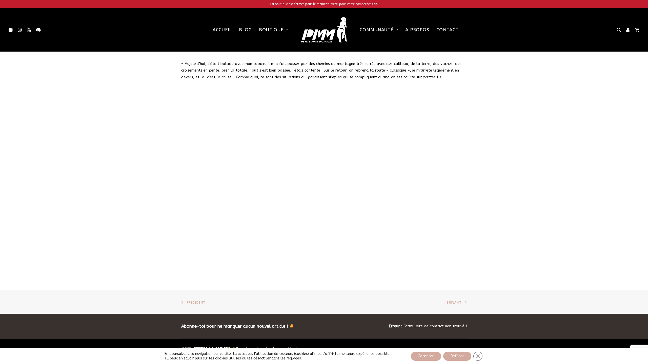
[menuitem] (11, 30)
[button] (11, 30)
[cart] (636, 30)
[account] (628, 30)
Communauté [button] (376, 30)
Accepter (426, 356)
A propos (417, 30)
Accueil (222, 30)
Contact (447, 30)
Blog (245, 30)
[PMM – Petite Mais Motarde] (324, 29)
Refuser (457, 356)
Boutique (271, 30)
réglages (294, 358)
